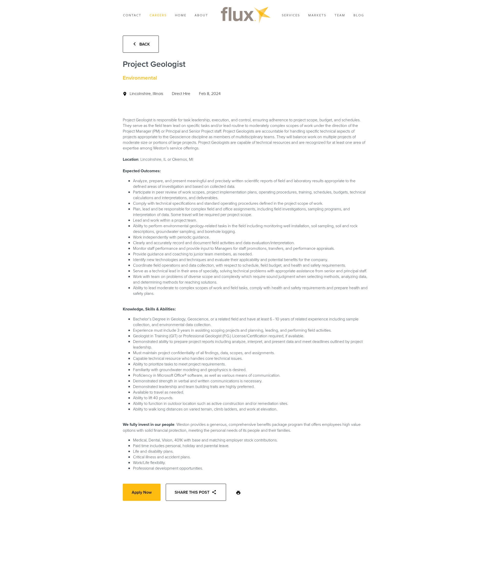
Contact (132, 15)
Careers (158, 15)
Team (339, 15)
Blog (358, 15)
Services (291, 15)
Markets (317, 15)
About (201, 15)
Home (180, 15)
